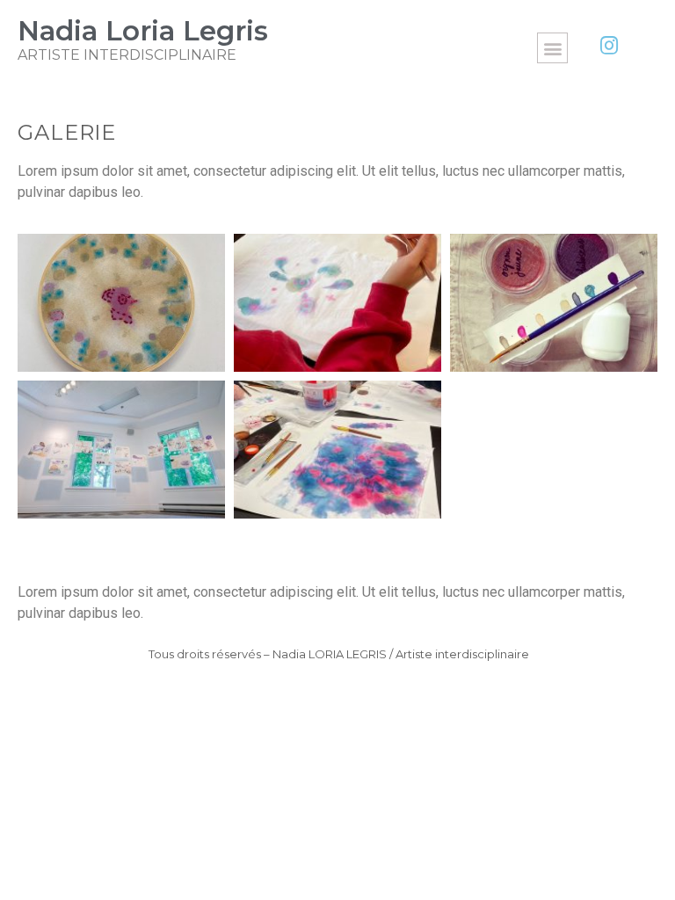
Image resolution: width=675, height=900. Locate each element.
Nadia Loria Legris (143, 30)
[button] (552, 48)
